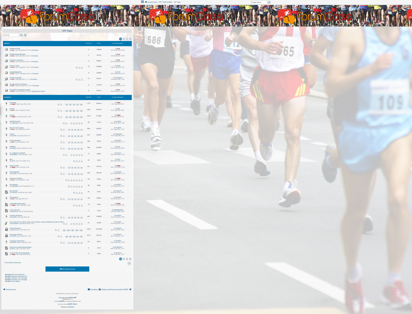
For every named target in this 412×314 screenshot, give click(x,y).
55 (69, 149)
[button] (130, 38)
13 (72, 199)
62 (69, 136)
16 (81, 199)
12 (69, 199)
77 (69, 130)
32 (72, 142)
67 (81, 217)
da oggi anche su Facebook (18, 84)
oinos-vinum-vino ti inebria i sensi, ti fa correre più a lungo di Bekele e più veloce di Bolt (36, 222)
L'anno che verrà (15, 210)
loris (12, 50)
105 (81, 117)
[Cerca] (21, 35)
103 (74, 117)
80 (78, 130)
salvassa (118, 197)
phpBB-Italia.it (72, 304)
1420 (68, 230)
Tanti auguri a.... (14, 197)
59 (81, 149)
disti (118, 108)
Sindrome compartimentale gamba (20, 247)
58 (78, 149)
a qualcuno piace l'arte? (17, 241)
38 (69, 167)
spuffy (13, 230)
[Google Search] (269, 2)
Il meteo (12, 109)
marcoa (118, 153)
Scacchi (12, 115)
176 (74, 104)
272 (81, 236)
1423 (81, 230)
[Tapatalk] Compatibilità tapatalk (20, 90)
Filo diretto (35, 50)
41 (78, 167)
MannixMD (72, 298)
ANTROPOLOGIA (15, 121)
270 (74, 236)
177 (77, 104)
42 (81, 167)
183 (77, 111)
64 (75, 136)
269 (70, 236)
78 (72, 130)
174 (66, 104)
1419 (64, 230)
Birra (11, 159)
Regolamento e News (38, 91)
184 (81, 111)
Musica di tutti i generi (16, 128)
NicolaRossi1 (118, 247)
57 (75, 149)
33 (75, 142)
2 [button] (123, 39)
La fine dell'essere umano (17, 203)
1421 (73, 230)
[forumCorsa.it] (206, 11)
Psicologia (13, 102)
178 (81, 104)
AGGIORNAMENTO (15, 72)
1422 (77, 230)
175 (70, 104)
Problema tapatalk (15, 78)
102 (70, 117)
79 (75, 130)
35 (81, 142)
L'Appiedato (14, 123)
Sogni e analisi (14, 166)
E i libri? (12, 134)
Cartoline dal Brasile (16, 215)
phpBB (61, 301)
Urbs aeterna (14, 184)
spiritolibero (15, 223)
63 (72, 136)
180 (66, 111)
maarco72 (118, 191)
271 (77, 236)
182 (74, 111)
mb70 (118, 72)
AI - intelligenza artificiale (17, 153)
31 (69, 142)
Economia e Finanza (16, 178)
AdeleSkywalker (118, 210)
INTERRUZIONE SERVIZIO (17, 54)
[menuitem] (113, 289)
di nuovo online (14, 66)
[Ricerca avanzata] (25, 35)
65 (78, 136)
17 (81, 243)
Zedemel (118, 172)
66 (81, 136)
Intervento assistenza (16, 60)
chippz (13, 104)
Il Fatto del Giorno (15, 140)
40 (75, 167)
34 (78, 142)
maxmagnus (118, 77)
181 (70, 111)
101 (66, 117)
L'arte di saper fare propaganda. (20, 253)
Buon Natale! (14, 191)
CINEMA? (13, 146)
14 (75, 199)
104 (77, 117)
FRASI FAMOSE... (15, 172)
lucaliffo (118, 121)
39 (72, 167)
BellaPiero (14, 154)
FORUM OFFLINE (15, 48)
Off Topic (67, 31)
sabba (118, 65)
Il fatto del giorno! (15, 228)
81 (81, 130)
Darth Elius (14, 211)
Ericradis (118, 222)
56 (72, 149)
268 (66, 236)
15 (78, 199)
